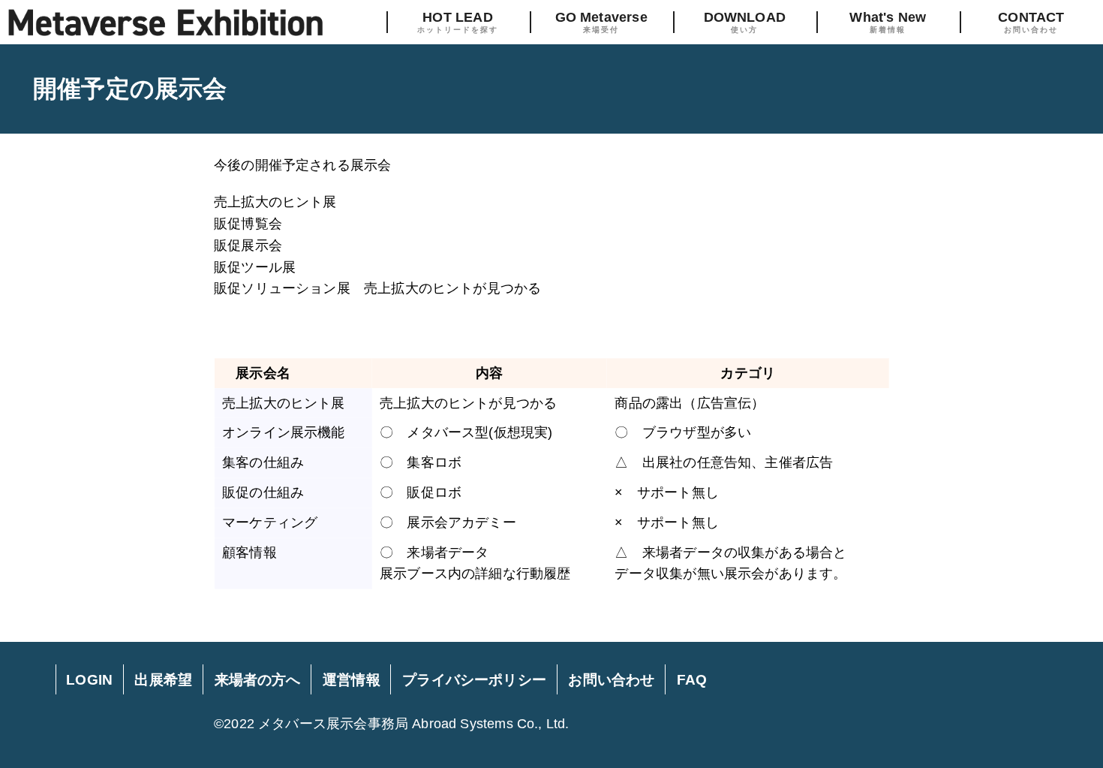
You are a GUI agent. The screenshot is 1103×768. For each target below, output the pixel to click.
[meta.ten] (165, 22)
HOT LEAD (457, 22)
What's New (887, 22)
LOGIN (89, 680)
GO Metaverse (601, 22)
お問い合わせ (611, 680)
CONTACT (1031, 22)
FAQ (692, 680)
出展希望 (163, 680)
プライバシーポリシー (474, 680)
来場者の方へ (258, 680)
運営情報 (351, 680)
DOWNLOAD (745, 22)
